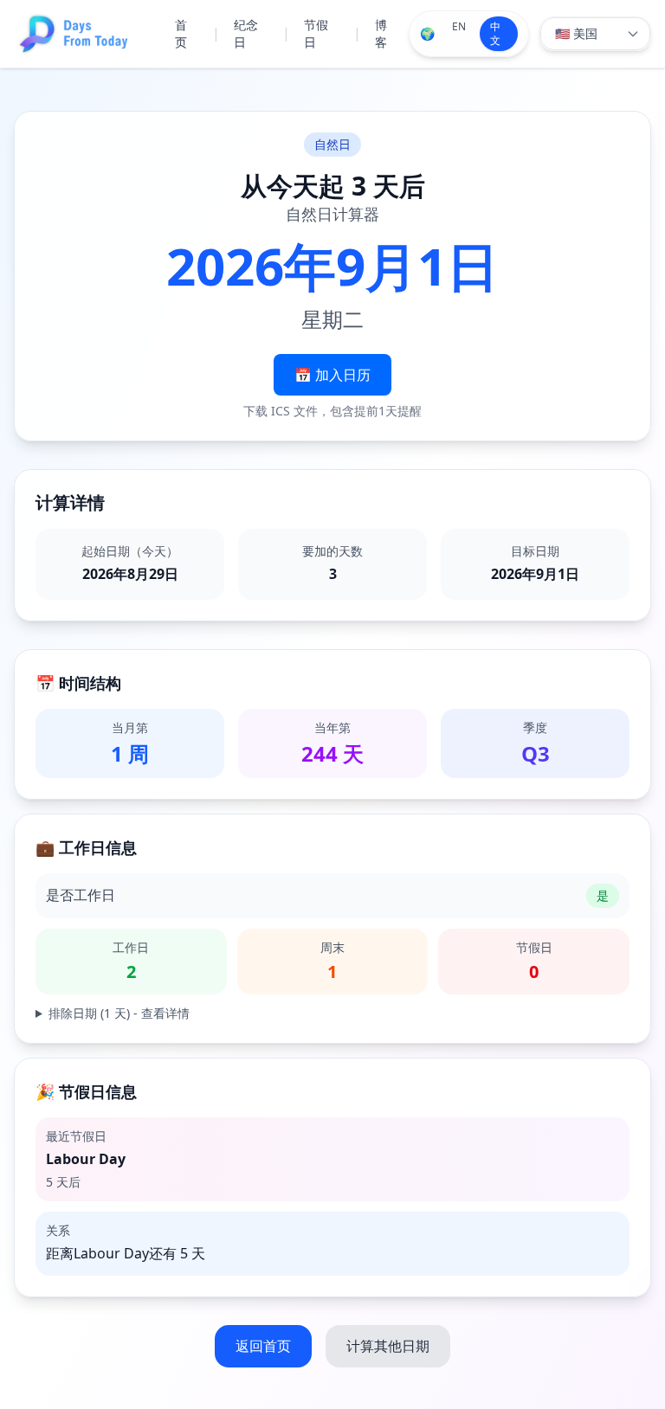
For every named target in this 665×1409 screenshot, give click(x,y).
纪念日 (246, 33)
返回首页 (263, 1345)
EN (459, 26)
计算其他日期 (387, 1345)
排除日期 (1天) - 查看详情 (119, 1013)
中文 (495, 33)
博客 (381, 33)
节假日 (316, 33)
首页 (181, 33)
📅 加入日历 (332, 374)
